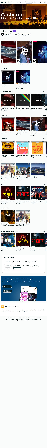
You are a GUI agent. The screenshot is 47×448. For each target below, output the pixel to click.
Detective (21, 34)
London (36, 265)
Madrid (8, 268)
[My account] (45, 2)
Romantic (28, 34)
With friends (14, 34)
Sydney (8, 261)
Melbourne (17, 261)
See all (44, 38)
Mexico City (27, 265)
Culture (7, 34)
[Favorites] (41, 2)
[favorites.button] (14, 42)
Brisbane (27, 261)
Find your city (18, 268)
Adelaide (9, 265)
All (2, 34)
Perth (34, 261)
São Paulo (17, 265)
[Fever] (3, 2)
